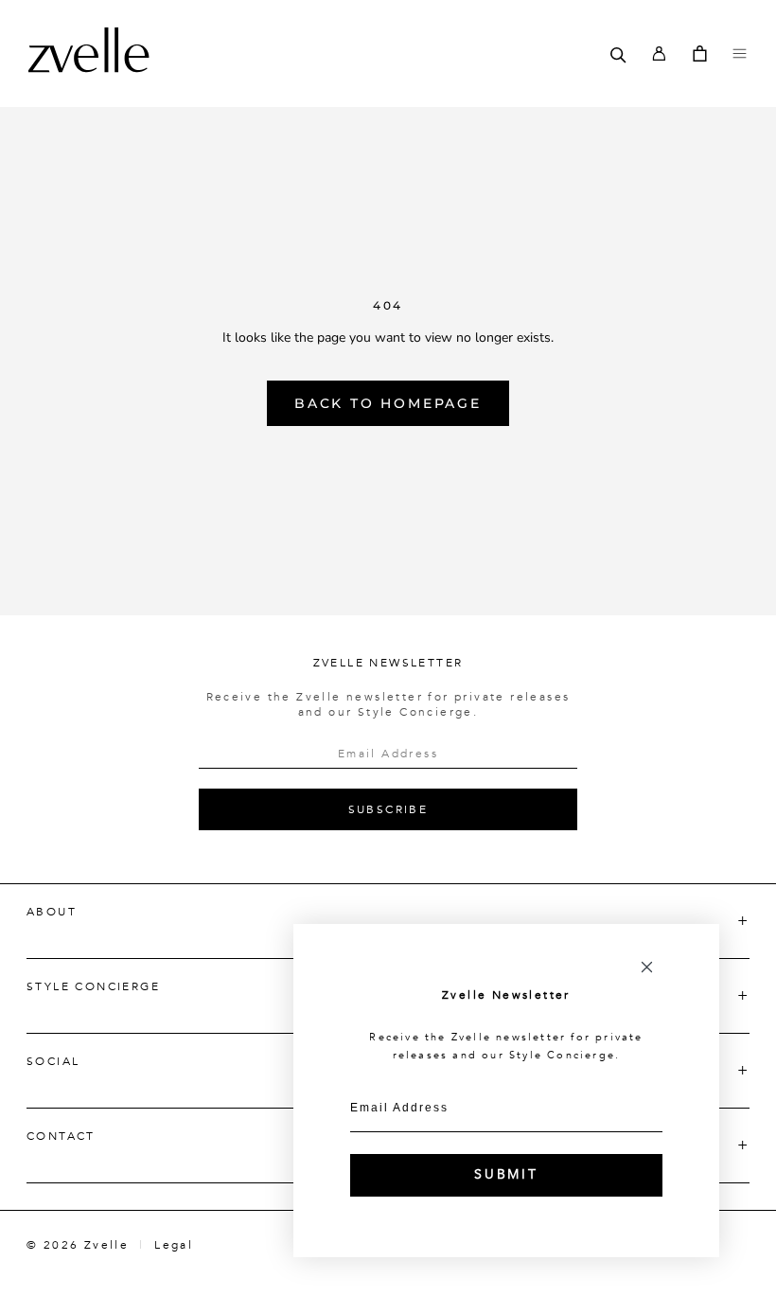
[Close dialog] (647, 967)
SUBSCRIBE (388, 809)
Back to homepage (388, 403)
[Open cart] (700, 53)
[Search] (618, 53)
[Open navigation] (740, 53)
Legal (173, 1244)
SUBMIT (506, 1174)
